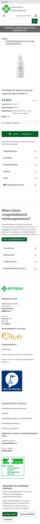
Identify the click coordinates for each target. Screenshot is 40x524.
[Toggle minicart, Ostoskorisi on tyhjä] (36, 16)
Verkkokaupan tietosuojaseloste (14, 408)
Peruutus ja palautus (10, 428)
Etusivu (4, 38)
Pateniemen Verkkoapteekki (18, 9)
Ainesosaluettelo (10, 164)
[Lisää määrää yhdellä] (35, 122)
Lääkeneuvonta (10, 261)
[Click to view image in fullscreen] (20, 67)
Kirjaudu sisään (25, 16)
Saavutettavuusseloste (10, 423)
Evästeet (5, 413)
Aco (8, 116)
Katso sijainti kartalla (10, 304)
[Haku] (35, 21)
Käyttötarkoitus (10, 151)
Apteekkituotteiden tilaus (14, 268)
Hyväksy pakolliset (27, 514)
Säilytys (6, 171)
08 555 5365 (6, 349)
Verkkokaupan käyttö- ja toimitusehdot (17, 418)
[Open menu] (4, 15)
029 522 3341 (7, 451)
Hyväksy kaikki (10, 514)
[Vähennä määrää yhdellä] (26, 122)
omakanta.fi (6, 229)
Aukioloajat (5, 2)
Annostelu (7, 158)
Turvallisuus (8, 248)
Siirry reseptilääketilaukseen (14, 239)
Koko (5, 178)
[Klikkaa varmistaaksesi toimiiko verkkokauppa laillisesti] (20, 466)
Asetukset (8, 519)
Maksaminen (9, 255)
